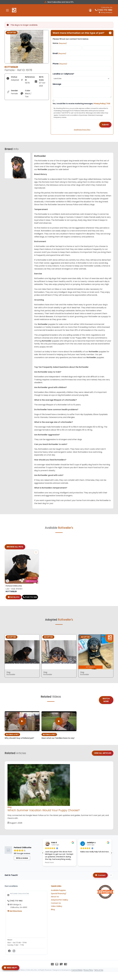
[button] (111, 853)
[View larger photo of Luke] (36, 552)
